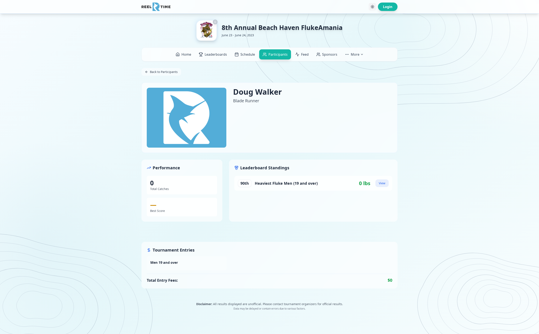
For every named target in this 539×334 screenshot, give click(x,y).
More (355, 54)
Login (387, 6)
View (382, 183)
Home (186, 54)
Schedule (247, 54)
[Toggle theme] (372, 7)
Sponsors (329, 54)
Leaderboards (216, 54)
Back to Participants (164, 72)
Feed (305, 54)
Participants (278, 54)
